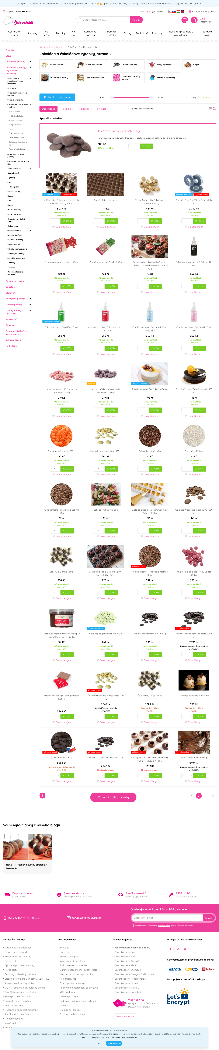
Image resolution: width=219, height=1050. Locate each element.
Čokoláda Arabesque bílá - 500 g (105, 451)
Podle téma (12, 346)
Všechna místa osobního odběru (132, 947)
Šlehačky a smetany (16, 258)
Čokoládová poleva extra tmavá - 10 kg (105, 757)
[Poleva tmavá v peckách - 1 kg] (68, 145)
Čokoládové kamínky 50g (106, 509)
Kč (148, 11)
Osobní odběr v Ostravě (126, 960)
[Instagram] (177, 949)
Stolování (10, 293)
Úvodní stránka (46, 47)
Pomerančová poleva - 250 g (61, 451)
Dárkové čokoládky (17, 149)
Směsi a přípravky (15, 100)
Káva (9, 200)
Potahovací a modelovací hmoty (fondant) (15, 81)
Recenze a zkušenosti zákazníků (21, 1009)
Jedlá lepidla (13, 187)
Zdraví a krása (13, 340)
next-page (213, 796)
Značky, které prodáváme (18, 1014)
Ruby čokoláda (15, 124)
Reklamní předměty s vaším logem (17, 332)
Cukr (9, 182)
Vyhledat (136, 20)
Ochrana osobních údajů (73, 1014)
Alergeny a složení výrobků (19, 983)
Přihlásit (209, 918)
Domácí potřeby (14, 304)
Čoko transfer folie (16, 138)
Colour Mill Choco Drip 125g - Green (61, 327)
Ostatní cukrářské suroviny (15, 273)
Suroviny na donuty (15, 253)
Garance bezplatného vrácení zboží (78, 969)
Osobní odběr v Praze (125, 952)
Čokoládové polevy (17, 133)
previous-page (184, 796)
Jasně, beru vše (114, 1043)
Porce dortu (11, 969)
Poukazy (10, 325)
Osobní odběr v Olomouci (127, 969)
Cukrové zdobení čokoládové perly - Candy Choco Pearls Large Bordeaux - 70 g (150, 265)
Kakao (10, 196)
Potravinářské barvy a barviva (17, 94)
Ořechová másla (14, 235)
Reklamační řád (68, 978)
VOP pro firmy (67, 991)
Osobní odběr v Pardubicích (128, 991)
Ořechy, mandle (14, 230)
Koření (10, 205)
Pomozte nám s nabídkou (18, 1000)
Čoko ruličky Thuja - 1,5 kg (150, 695)
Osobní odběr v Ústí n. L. (126, 987)
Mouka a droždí (14, 214)
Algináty (11, 177)
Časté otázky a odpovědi (18, 947)
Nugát (11, 129)
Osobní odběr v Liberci (126, 983)
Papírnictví (11, 319)
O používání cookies (70, 1009)
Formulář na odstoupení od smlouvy (79, 987)
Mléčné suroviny (14, 210)
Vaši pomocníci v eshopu (73, 960)
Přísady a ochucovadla (17, 249)
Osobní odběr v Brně (125, 956)
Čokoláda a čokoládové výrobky (17, 105)
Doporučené (48, 108)
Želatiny (11, 267)
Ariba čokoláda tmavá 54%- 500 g (150, 633)
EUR (154, 11)
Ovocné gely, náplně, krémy (16, 220)
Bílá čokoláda (14, 111)
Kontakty (64, 947)
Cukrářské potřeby (15, 61)
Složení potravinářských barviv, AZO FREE (27, 978)
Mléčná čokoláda (16, 116)
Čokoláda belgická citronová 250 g (105, 633)
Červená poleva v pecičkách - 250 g (62, 262)
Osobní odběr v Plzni (125, 965)
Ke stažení (10, 960)
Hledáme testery (14, 1018)
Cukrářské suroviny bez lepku (20, 991)
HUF (160, 11)
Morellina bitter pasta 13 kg (194, 757)
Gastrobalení (13, 173)
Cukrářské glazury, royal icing (18, 162)
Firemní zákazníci (14, 1005)
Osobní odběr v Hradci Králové (130, 978)
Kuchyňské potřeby (15, 298)
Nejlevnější (67, 108)
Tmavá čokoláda (15, 120)
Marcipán (11, 88)
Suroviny (60, 47)
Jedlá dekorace (14, 168)
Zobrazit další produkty (113, 797)
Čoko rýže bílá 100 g (194, 451)
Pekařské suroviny (15, 240)
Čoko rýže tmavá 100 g (150, 451)
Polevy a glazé (13, 244)
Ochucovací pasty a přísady (15, 155)
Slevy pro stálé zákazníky (18, 996)
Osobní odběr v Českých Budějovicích (134, 974)
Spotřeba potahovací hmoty (19, 965)
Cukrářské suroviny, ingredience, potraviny (16, 70)
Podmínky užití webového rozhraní (78, 1000)
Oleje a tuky (12, 226)
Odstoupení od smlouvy (72, 983)
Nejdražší (84, 108)
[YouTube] (185, 949)
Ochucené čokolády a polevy (18, 143)
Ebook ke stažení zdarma (18, 956)
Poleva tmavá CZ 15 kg (61, 757)
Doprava (64, 952)
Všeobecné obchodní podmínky (76, 974)
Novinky (10, 50)
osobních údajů (164, 925)
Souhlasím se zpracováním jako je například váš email (164, 925)
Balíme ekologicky (69, 956)
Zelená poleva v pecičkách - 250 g (105, 262)
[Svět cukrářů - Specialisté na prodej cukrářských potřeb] (18, 20)
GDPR (63, 1005)
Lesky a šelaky (13, 191)
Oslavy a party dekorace (13, 312)
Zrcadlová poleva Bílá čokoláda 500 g (150, 389)
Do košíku (146, 146)
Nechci (100, 1043)
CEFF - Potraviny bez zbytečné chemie (25, 987)
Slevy (8, 55)
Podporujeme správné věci (74, 965)
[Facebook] (170, 949)
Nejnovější (100, 108)
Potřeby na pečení (15, 281)
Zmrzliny (11, 262)
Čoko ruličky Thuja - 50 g (61, 571)
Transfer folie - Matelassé (106, 200)
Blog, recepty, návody (16, 952)
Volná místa (11, 1023)
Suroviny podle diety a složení (20, 974)
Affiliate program (69, 996)
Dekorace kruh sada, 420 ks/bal (194, 695)
